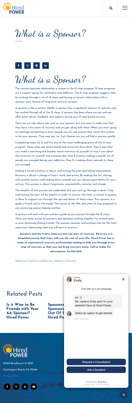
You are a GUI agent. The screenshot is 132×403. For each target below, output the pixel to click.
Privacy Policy (11, 376)
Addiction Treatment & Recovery (34, 261)
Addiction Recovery (65, 261)
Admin (18, 41)
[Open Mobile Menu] (125, 8)
